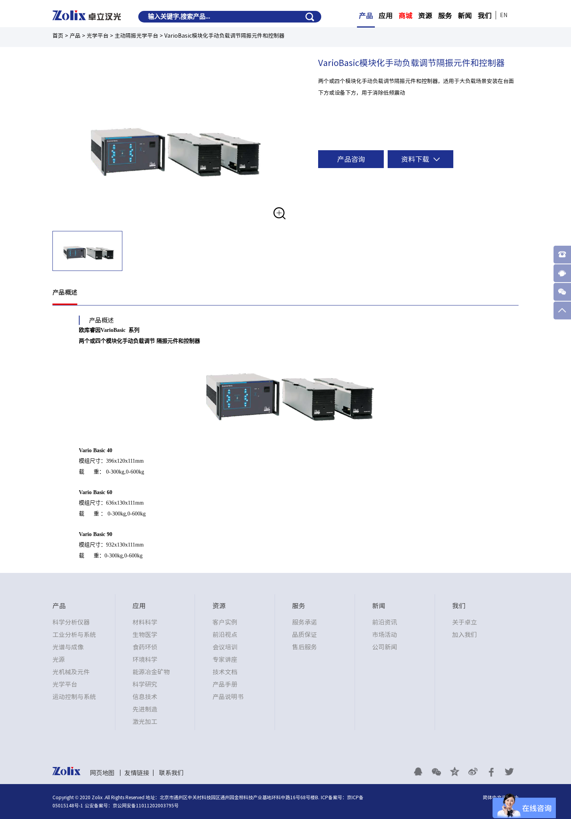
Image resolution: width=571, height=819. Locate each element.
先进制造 (144, 709)
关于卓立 (464, 622)
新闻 (465, 15)
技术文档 (224, 672)
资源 (425, 15)
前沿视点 (224, 635)
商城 (406, 15)
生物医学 (144, 635)
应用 (386, 15)
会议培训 (224, 647)
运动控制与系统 (74, 697)
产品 (366, 15)
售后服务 (304, 647)
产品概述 (64, 292)
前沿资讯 (384, 622)
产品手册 (224, 684)
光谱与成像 (68, 647)
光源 (58, 659)
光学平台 (64, 684)
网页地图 (102, 773)
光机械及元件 (71, 672)
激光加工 (144, 721)
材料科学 (144, 622)
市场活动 (384, 635)
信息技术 (144, 697)
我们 (485, 15)
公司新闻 (384, 647)
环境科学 (144, 659)
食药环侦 (144, 647)
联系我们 (171, 773)
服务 (445, 15)
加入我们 (464, 635)
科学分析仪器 (71, 622)
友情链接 (136, 773)
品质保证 (304, 635)
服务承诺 (304, 622)
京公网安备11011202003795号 (146, 805)
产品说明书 (228, 697)
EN (503, 15)
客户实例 (224, 622)
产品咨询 (351, 159)
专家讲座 (224, 659)
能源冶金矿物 (151, 672)
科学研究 (144, 684)
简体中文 (492, 797)
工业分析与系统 (74, 635)
